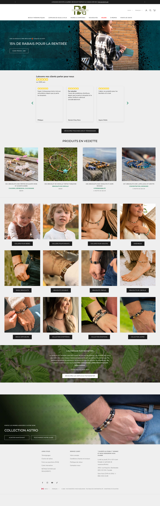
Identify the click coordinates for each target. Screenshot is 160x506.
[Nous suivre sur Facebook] (42, 483)
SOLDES (103, 17)
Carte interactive (47, 465)
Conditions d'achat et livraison (80, 459)
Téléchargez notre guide (43, 437)
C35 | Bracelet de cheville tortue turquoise (60, 184)
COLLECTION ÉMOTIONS (99, 337)
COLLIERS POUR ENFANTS (60, 244)
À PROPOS (113, 17)
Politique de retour (76, 462)
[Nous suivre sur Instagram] (47, 483)
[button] (33, 103)
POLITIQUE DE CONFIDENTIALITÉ (94, 488)
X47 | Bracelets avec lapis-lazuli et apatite (138, 184)
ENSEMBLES (138, 244)
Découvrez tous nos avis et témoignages (80, 131)
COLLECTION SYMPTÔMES (61, 337)
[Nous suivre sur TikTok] (57, 483)
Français (138, 10)
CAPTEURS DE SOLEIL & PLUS (57, 17)
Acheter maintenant (17, 437)
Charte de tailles (47, 459)
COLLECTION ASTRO (138, 337)
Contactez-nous (75, 465)
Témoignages (46, 455)
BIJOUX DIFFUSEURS (22, 337)
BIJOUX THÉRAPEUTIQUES (36, 17)
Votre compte (74, 455)
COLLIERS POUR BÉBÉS (22, 244)
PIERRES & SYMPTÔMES (78, 17)
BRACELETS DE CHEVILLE (137, 290)
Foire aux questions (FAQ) (50, 462)
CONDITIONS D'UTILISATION (111, 488)
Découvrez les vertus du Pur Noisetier (80, 376)
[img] (81, 79)
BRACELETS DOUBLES (60, 290)
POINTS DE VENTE (126, 17)
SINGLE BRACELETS (22, 290)
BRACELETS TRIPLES (99, 290)
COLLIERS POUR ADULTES (99, 244)
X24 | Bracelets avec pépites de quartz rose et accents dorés (21, 185)
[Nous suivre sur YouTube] (52, 483)
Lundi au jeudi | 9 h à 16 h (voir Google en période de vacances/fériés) (108, 462)
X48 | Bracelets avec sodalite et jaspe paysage (99, 185)
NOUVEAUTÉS (93, 17)
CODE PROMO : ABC (19, 51)
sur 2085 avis (40, 82)
